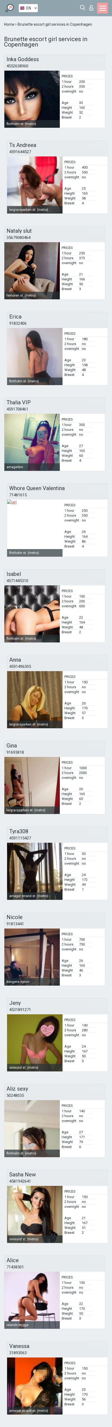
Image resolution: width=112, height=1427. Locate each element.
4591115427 (20, 838)
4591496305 (20, 666)
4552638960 (17, 66)
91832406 (18, 323)
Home (9, 24)
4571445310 (17, 580)
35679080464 (18, 237)
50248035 (15, 1095)
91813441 (15, 923)
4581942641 (20, 1181)
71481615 (18, 495)
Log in (92, 6)
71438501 (15, 1267)
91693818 (15, 752)
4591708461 (17, 409)
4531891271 (20, 1009)
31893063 (18, 1352)
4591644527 (20, 151)
